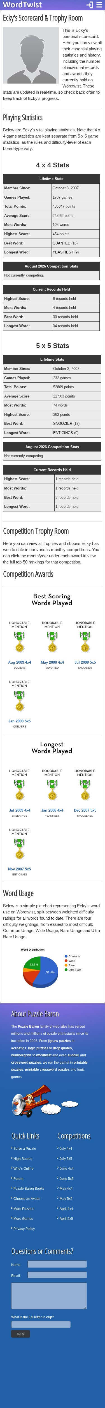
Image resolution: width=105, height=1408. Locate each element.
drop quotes (62, 1048)
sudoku (73, 1055)
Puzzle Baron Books (28, 1189)
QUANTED (61, 243)
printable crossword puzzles (47, 1070)
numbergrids (21, 1055)
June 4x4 (67, 1169)
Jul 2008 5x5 (85, 662)
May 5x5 (66, 1199)
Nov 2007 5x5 (19, 869)
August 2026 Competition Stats (51, 266)
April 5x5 (66, 1219)
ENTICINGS (63, 433)
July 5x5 (66, 1159)
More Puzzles (23, 1209)
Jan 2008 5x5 (19, 721)
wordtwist (44, 1055)
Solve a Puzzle (24, 1149)
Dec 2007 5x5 (85, 810)
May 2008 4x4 (52, 662)
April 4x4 (66, 1209)
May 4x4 (66, 1189)
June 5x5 (67, 1179)
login (90, 5)
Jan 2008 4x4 (52, 810)
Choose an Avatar (27, 1199)
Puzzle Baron (28, 1027)
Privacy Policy (24, 1229)
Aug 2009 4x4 (19, 662)
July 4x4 (66, 1149)
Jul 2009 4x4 (19, 810)
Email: (16, 1276)
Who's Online (23, 1169)
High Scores (22, 1159)
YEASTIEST (63, 252)
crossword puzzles (26, 1063)
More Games (23, 1219)
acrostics (18, 1048)
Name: (16, 1265)
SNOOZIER (62, 423)
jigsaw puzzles (59, 1041)
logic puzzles (38, 1048)
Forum (18, 1179)
